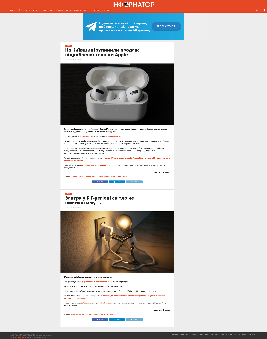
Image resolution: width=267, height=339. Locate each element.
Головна (11, 10)
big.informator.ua (20, 337)
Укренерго (111, 314)
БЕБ (75, 176)
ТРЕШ (51, 10)
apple (71, 176)
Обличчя (87, 10)
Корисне (77, 10)
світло (103, 314)
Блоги (68, 10)
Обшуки (107, 176)
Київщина (59, 10)
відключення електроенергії (80, 314)
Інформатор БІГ (87, 136)
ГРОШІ (43, 10)
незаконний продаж (94, 176)
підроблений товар (119, 176)
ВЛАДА (35, 10)
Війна (20, 10)
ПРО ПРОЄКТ (106, 10)
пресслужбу (115, 136)
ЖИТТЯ (27, 10)
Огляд (96, 10)
